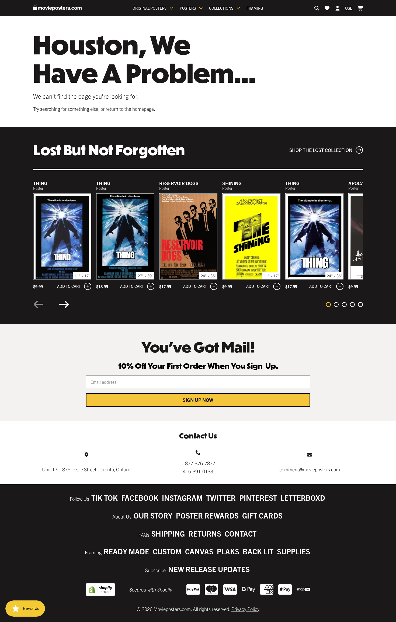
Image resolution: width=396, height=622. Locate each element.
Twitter (221, 497)
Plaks (228, 551)
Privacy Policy (245, 609)
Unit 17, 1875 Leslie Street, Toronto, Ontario (86, 469)
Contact (240, 533)
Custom (167, 551)
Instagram (182, 497)
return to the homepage (130, 109)
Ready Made (126, 551)
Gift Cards (262, 515)
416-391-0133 (198, 471)
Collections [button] (221, 8)
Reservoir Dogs (179, 183)
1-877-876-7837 (198, 463)
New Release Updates (209, 569)
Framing (254, 8)
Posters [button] (188, 8)
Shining (232, 183)
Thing (40, 183)
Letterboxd (302, 497)
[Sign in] (337, 8)
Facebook (139, 497)
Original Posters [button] (149, 8)
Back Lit (258, 551)
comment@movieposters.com (309, 469)
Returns (204, 533)
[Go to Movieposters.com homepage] (57, 8)
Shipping (168, 533)
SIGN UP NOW (198, 400)
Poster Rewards (207, 515)
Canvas (199, 551)
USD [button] (349, 8)
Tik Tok (104, 497)
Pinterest (258, 497)
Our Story (153, 515)
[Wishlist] (327, 8)
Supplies (293, 551)
